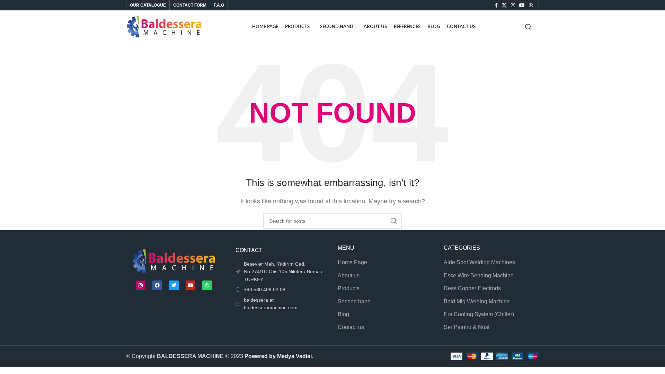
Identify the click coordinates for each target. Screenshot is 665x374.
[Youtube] (190, 285)
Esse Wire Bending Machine (479, 275)
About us (349, 275)
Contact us (351, 327)
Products (349, 288)
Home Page (352, 262)
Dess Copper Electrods (472, 288)
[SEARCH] (394, 221)
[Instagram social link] (513, 5)
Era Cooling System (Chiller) (479, 314)
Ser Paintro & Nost (466, 327)
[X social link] (504, 5)
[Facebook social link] (496, 5)
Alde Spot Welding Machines (479, 262)
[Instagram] (140, 285)
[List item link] (280, 289)
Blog (343, 314)
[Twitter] (174, 285)
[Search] (528, 27)
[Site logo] (164, 26)
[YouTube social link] (522, 5)
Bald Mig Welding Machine (477, 301)
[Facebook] (157, 285)
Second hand (354, 301)
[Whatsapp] (207, 285)
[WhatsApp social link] (531, 5)
